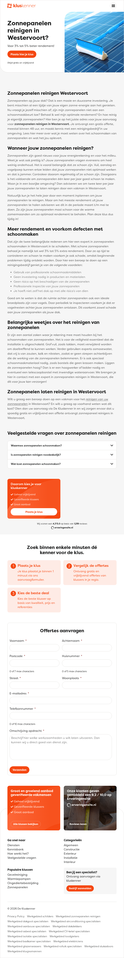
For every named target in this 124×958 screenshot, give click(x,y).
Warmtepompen (19, 879)
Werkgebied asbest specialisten (26, 931)
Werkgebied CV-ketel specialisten (69, 931)
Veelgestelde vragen (21, 858)
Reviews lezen (78, 824)
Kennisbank (15, 849)
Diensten (13, 845)
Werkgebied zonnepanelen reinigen (78, 916)
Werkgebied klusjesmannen (24, 951)
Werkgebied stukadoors (98, 946)
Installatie (71, 858)
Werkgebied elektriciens (68, 941)
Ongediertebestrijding (22, 883)
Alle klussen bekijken (25, 824)
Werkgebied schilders (40, 916)
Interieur (69, 862)
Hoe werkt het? (18, 854)
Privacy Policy (16, 916)
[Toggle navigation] (113, 6)
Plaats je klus (34, 512)
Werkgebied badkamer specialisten (29, 941)
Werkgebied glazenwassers (24, 946)
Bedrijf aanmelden (80, 888)
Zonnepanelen (17, 887)
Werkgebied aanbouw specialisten (28, 926)
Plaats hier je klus (21, 54)
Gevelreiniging (17, 875)
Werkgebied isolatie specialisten (27, 936)
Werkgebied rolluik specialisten (63, 946)
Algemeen (71, 845)
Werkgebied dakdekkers (67, 926)
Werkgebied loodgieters (64, 936)
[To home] (21, 6)
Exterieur (70, 854)
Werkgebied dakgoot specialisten (27, 921)
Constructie (72, 849)
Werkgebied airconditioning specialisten (76, 921)
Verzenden (19, 770)
